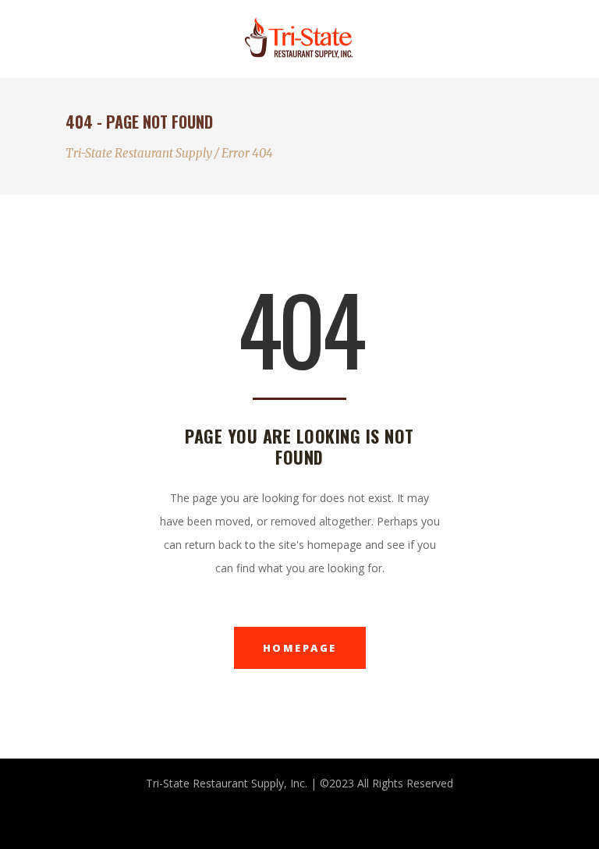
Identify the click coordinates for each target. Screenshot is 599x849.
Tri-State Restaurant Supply (139, 153)
